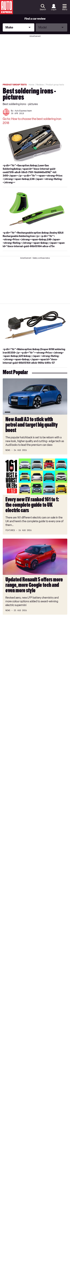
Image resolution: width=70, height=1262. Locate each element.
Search (43, 9)
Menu (64, 9)
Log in (53, 9)
